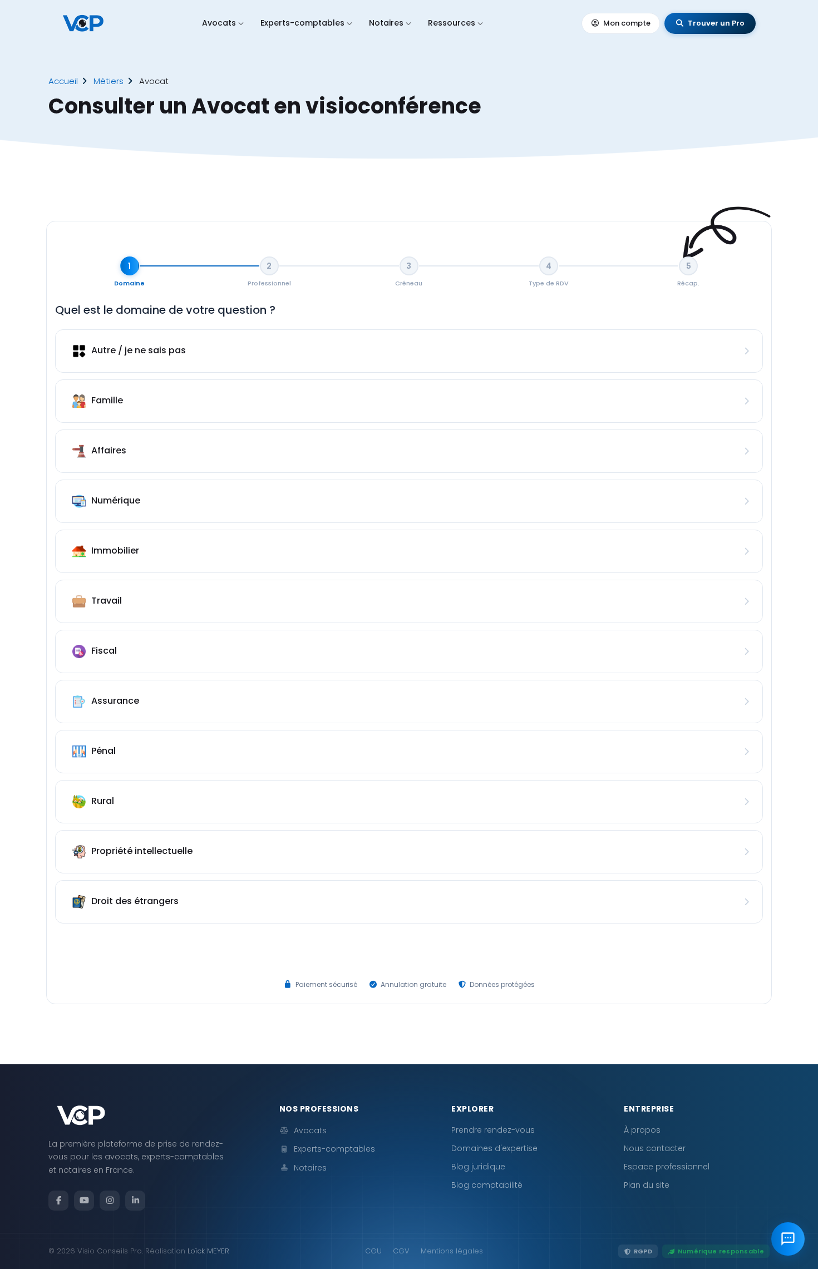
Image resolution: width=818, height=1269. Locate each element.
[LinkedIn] (135, 1201)
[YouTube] (84, 1201)
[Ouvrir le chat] (788, 1239)
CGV (401, 1251)
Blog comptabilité (487, 1185)
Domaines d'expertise (494, 1148)
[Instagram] (110, 1201)
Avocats (219, 22)
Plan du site (646, 1185)
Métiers (108, 81)
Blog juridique (478, 1166)
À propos (642, 1129)
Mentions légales (452, 1251)
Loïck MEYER (208, 1251)
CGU (373, 1251)
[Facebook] (58, 1201)
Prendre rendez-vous (493, 1129)
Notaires (386, 22)
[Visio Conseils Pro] (83, 23)
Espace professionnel (666, 1166)
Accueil (63, 81)
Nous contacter (655, 1148)
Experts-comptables (302, 22)
